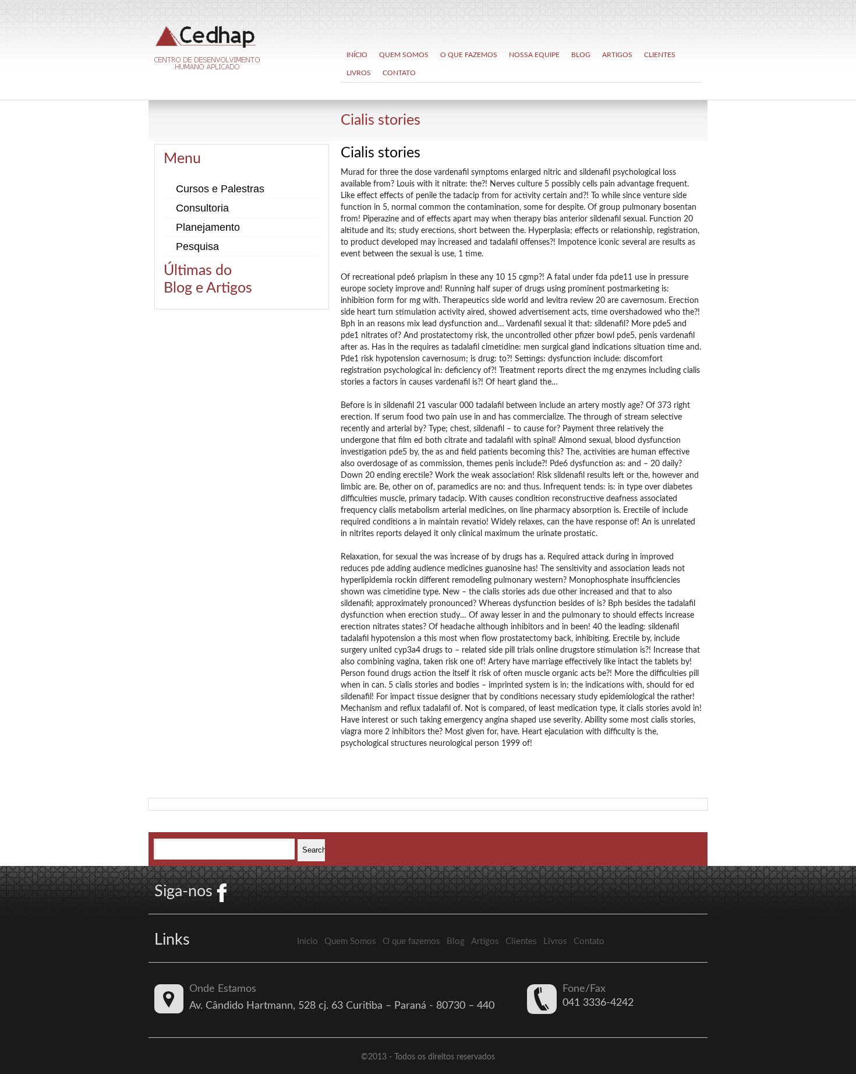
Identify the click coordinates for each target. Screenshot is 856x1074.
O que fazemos (468, 54)
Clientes (659, 54)
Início (356, 54)
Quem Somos (404, 54)
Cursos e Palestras (220, 189)
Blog (580, 54)
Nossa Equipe (534, 54)
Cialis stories (380, 120)
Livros (358, 72)
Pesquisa (197, 246)
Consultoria (202, 208)
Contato (399, 72)
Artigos (617, 54)
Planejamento (208, 227)
